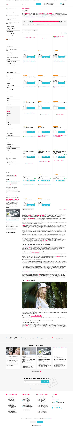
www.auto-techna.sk (42, 398)
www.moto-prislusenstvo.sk (43, 406)
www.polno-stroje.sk (42, 401)
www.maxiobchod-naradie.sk (43, 405)
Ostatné (8, 120)
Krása (8, 169)
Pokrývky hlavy (9, 104)
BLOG (38, 0)
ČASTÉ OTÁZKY (8, 0)
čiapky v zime (35, 252)
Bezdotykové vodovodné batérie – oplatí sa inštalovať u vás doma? (12, 200)
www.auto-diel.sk (41, 396)
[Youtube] (60, 408)
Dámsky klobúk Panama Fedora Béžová (59, 102)
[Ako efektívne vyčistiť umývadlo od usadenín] (13, 213)
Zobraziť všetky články (10, 228)
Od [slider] (31, 21)
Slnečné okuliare (10, 128)
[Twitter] (55, 408)
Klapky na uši (9, 113)
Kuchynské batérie (10, 44)
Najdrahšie (35, 30)
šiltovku (27, 280)
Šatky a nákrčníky (10, 133)
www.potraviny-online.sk (12, 410)
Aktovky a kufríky (10, 79)
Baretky (8, 122)
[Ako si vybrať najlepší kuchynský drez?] (60, 351)
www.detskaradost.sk (11, 399)
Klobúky (8, 111)
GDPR (31, 0)
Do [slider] (60, 21)
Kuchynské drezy (10, 46)
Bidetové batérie (10, 55)
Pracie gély (9, 146)
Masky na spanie (10, 96)
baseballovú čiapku (36, 316)
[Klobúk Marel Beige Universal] (29, 42)
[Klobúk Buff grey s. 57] (44, 118)
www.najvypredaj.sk (26, 399)
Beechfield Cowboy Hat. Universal (59, 176)
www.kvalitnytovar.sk (26, 398)
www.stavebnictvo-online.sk (43, 404)
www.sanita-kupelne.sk (12, 406)
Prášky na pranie (10, 150)
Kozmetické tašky (10, 89)
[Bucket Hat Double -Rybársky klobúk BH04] (60, 67)
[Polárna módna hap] (44, 67)
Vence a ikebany (10, 31)
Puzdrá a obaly (9, 124)
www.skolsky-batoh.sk (11, 407)
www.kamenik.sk (10, 396)
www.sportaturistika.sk (12, 408)
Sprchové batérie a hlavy (11, 65)
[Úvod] (13, 4)
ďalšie (65, 209)
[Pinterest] (61, 408)
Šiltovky (8, 115)
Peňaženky (9, 102)
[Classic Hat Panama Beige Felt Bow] (44, 93)
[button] (28, 412)
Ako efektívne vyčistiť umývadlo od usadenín (12, 220)
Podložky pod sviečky (10, 33)
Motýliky (8, 98)
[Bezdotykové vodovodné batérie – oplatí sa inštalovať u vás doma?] (13, 195)
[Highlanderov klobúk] (29, 166)
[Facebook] (53, 408)
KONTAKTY (34, 0)
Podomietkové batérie (11, 63)
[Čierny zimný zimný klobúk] (44, 42)
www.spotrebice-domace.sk (28, 406)
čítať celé (7, 207)
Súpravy (8, 109)
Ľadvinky (8, 94)
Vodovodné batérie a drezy (15, 197)
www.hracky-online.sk (11, 402)
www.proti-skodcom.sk (27, 402)
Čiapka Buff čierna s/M (57, 127)
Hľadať (38, 4)
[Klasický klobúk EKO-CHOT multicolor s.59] (60, 42)
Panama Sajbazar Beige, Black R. (28, 151)
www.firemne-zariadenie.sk (43, 407)
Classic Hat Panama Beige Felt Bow (44, 102)
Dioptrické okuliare (10, 85)
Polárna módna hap (41, 76)
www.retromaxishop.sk (27, 404)
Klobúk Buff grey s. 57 (41, 127)
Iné (7, 41)
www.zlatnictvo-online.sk (12, 411)
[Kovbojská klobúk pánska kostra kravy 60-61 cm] (29, 190)
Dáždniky (8, 83)
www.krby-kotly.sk (41, 402)
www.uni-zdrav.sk (41, 410)
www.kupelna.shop (11, 404)
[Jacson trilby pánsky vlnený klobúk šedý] (44, 190)
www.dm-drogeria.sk (26, 396)
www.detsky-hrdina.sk (11, 400)
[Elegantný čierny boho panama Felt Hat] (29, 93)
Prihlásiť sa (44, 381)
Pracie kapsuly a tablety (11, 148)
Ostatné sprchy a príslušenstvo (12, 57)
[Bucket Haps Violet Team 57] (44, 166)
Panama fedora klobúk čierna (28, 127)
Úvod (23, 8)
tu (40, 425)
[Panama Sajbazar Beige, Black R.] (29, 142)
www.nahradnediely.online (42, 408)
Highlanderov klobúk (26, 176)
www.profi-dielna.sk (41, 400)
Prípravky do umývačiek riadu (12, 164)
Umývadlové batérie (10, 68)
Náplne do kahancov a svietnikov (11, 29)
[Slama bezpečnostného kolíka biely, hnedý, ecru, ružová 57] (60, 142)
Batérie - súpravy (10, 52)
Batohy (8, 81)
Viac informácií (49, 418)
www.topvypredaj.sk (26, 400)
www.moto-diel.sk (41, 399)
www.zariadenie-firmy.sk (42, 412)
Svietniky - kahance (10, 26)
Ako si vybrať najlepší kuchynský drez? (60, 360)
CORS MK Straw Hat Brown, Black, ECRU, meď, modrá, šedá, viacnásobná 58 (29, 77)
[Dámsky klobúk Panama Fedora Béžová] (60, 93)
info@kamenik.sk (56, 405)
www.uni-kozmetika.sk (27, 408)
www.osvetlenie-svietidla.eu (28, 407)
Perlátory (8, 59)
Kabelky (8, 87)
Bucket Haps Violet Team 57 (43, 176)
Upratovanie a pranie (14, 182)
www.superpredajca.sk (27, 405)
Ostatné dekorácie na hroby (12, 35)
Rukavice (8, 126)
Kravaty (8, 91)
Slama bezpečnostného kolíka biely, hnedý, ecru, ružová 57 (59, 152)
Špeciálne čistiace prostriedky (12, 12)
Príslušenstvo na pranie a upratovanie (11, 19)
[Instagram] (57, 408)
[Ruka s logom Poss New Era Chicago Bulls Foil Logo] (44, 142)
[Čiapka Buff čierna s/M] (60, 118)
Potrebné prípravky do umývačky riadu (12, 185)
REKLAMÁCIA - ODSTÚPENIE (24, 0)
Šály (7, 131)
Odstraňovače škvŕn (10, 144)
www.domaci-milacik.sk (12, 401)
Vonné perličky (9, 155)
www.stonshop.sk (11, 405)
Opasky (8, 100)
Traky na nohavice (10, 135)
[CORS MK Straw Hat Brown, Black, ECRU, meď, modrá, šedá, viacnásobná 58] (29, 67)
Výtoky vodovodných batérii (12, 72)
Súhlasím (40, 422)
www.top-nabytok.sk (26, 401)
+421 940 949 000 (49, 4)
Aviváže (8, 142)
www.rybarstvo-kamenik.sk (12, 412)
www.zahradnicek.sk (26, 410)
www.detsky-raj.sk (11, 398)
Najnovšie (24, 30)
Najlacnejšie (30, 30)
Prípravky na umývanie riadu (12, 166)
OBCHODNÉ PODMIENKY (15, 0)
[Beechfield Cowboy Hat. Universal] (60, 166)
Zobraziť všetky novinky (10, 175)
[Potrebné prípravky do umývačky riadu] (13, 181)
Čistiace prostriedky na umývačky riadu (11, 162)
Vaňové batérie (9, 70)
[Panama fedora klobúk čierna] (29, 118)
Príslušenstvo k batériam (11, 61)
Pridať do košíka (31, 57)
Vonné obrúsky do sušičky (11, 152)
